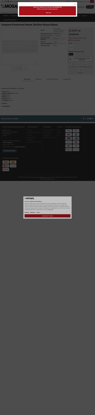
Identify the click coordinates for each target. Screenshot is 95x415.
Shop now (48, 12)
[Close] (75, 4)
